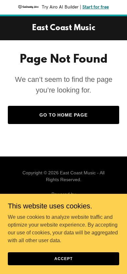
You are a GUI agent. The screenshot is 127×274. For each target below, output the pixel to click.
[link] (63, 28)
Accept (63, 258)
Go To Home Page (63, 115)
